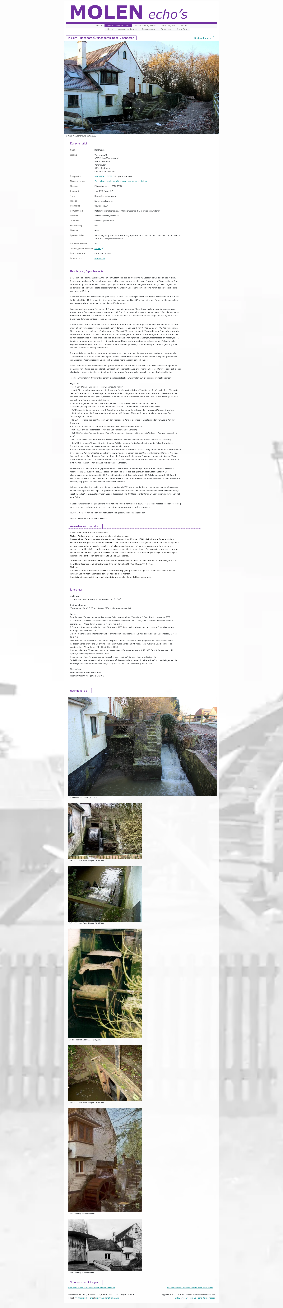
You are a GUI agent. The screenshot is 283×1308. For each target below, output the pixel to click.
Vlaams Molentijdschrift (145, 25)
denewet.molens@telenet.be (107, 1298)
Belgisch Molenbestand (118, 25)
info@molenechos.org (84, 1298)
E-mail (184, 25)
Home (99, 25)
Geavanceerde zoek (127, 29)
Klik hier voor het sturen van (91, 1287)
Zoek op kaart (148, 29)
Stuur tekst (166, 29)
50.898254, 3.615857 (103, 176)
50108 (97, 248)
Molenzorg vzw (168, 25)
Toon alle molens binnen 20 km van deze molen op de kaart (121, 181)
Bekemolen (99, 258)
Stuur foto (182, 29)
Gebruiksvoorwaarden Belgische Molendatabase (195, 1298)
